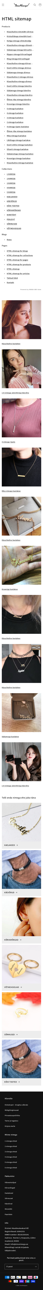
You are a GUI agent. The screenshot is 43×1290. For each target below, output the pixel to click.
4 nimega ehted (11, 1157)
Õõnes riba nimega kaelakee (19, 131)
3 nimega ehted (11, 1152)
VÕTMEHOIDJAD (14, 228)
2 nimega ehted (11, 1146)
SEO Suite (37, 289)
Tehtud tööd (12, 278)
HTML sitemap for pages (17, 260)
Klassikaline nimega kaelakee (20, 163)
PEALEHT (11, 219)
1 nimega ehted (11, 1141)
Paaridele (8, 1214)
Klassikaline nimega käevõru (19, 95)
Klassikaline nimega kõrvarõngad (22, 63)
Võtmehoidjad (10, 1182)
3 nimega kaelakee (15, 117)
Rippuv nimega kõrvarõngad (19, 54)
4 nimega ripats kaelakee (18, 126)
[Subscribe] (35, 1266)
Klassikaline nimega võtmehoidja (21, 45)
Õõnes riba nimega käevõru (19, 99)
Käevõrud (8, 1204)
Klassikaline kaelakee (11, 344)
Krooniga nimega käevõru (18, 104)
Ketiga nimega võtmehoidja (19, 41)
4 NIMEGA (11, 187)
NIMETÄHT (11, 215)
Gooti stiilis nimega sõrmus (19, 68)
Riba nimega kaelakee (16, 136)
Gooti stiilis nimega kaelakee (19, 145)
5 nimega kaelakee (15, 108)
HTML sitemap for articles (18, 273)
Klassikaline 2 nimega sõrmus (20, 77)
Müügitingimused (12, 1110)
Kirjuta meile (10, 1126)
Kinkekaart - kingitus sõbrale (16, 1105)
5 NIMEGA (11, 192)
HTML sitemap (13, 269)
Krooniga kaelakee (10, 589)
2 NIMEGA (11, 178)
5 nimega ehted (11, 1162)
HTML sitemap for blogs (17, 251)
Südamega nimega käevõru (19, 90)
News (9, 239)
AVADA (31, 289)
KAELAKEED (12, 197)
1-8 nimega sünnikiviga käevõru (15, 393)
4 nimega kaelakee (15, 113)
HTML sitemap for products (19, 264)
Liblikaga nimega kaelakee (18, 140)
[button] (3, 4)
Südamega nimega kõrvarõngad (21, 50)
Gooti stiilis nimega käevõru (19, 86)
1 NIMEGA (11, 174)
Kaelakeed (9, 1193)
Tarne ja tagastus (11, 1121)
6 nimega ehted (11, 1168)
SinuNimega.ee (23, 1285)
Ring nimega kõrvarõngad (18, 59)
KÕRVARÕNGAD (14, 210)
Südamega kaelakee (10, 736)
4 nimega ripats (8, 442)
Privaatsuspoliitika (12, 1115)
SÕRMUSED (12, 224)
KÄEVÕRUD (12, 201)
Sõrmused (9, 1198)
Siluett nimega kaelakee (17, 149)
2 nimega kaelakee (15, 122)
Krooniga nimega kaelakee (18, 158)
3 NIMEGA (11, 183)
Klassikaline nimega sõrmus (19, 81)
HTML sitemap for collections (20, 255)
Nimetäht (8, 1209)
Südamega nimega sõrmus (18, 72)
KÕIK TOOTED (13, 206)
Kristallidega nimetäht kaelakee (21, 36)
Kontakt (10, 282)
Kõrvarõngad (10, 1188)
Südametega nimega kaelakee (20, 154)
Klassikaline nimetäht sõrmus (20, 32)
